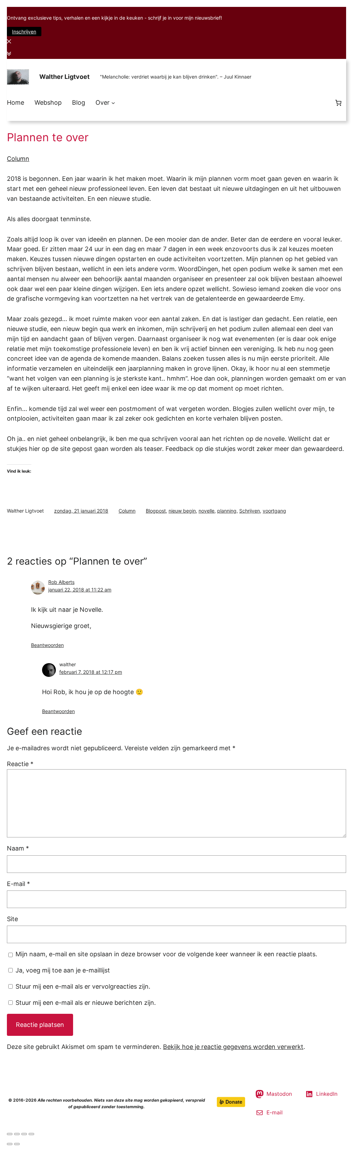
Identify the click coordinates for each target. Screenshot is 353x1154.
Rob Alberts (61, 582)
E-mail (18, 883)
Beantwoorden (47, 645)
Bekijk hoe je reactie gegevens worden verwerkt (233, 1046)
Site (12, 919)
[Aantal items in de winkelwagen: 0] (338, 103)
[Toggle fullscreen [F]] (24, 1134)
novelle (206, 511)
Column (18, 158)
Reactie (20, 763)
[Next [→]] (17, 1144)
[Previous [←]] (9, 1144)
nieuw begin (182, 511)
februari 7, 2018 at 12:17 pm (90, 672)
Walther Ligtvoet (64, 76)
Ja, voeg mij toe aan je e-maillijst (62, 970)
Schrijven (249, 511)
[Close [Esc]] (9, 1134)
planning (226, 511)
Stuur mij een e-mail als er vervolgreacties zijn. (83, 986)
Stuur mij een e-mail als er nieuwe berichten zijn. (86, 1002)
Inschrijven (24, 31)
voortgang (274, 511)
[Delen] (17, 1134)
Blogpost (156, 511)
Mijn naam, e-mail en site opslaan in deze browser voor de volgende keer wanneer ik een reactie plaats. (166, 954)
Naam (18, 848)
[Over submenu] (113, 103)
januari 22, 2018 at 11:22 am (79, 590)
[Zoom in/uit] (31, 1134)
